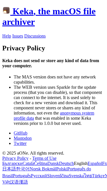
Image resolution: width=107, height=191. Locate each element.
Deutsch (66, 163)
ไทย (88, 175)
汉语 (14, 182)
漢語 (23, 182)
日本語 (9, 168)
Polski (61, 168)
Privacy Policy (15, 158)
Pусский (39, 175)
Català (28, 163)
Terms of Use (44, 158)
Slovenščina (58, 175)
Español (95, 163)
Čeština (40, 163)
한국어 (23, 168)
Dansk (53, 163)
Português (22, 175)
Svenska (76, 175)
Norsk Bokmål (43, 168)
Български (12, 163)
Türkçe (98, 175)
